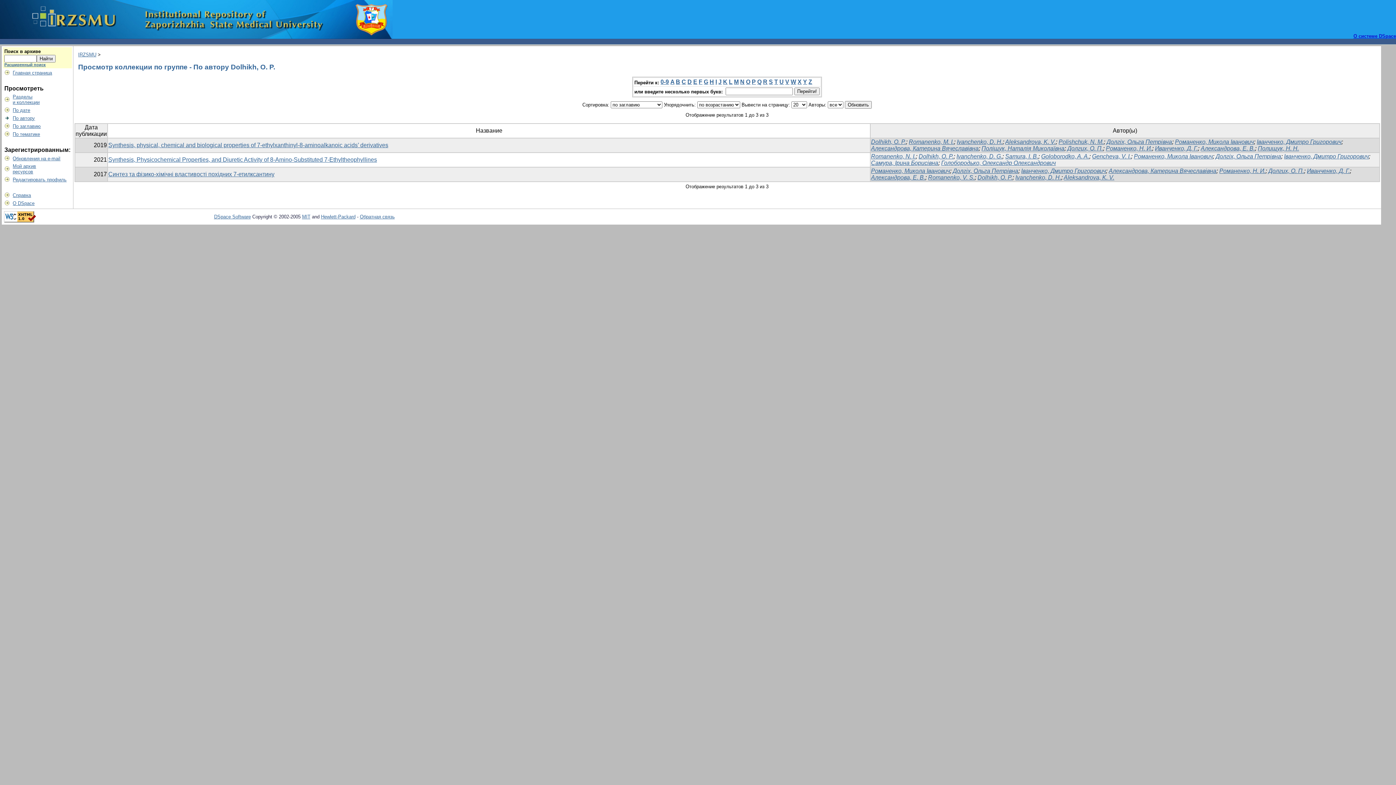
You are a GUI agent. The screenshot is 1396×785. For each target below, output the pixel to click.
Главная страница (32, 73)
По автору (24, 118)
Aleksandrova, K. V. (1030, 142)
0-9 (665, 82)
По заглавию (27, 126)
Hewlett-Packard (338, 217)
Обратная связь (377, 217)
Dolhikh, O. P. (888, 142)
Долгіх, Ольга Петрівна (1139, 142)
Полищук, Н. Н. (1278, 148)
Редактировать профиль (40, 179)
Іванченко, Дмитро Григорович (1299, 142)
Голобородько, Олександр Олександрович (998, 163)
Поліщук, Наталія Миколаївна (1023, 148)
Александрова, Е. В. (1228, 148)
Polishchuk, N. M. (1081, 142)
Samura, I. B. (1021, 156)
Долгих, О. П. (1085, 148)
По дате (21, 110)
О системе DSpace (1374, 36)
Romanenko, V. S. (951, 177)
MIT (306, 217)
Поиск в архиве (22, 51)
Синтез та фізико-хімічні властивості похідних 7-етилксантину (191, 174)
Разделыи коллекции (26, 99)
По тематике (26, 134)
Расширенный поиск (25, 65)
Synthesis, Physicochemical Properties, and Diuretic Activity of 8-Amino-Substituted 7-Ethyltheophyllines (242, 160)
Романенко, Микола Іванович (1214, 142)
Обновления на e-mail (36, 158)
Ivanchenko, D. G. (979, 156)
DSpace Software (232, 217)
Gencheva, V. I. (1111, 156)
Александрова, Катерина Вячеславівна (925, 148)
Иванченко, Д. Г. (1176, 148)
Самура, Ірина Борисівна (904, 163)
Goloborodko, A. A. (1065, 156)
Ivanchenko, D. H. (980, 142)
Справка (22, 195)
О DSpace (24, 203)
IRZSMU (87, 54)
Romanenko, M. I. (931, 142)
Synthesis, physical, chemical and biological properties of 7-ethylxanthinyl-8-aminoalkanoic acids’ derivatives (248, 145)
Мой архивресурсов (24, 169)
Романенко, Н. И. (1129, 148)
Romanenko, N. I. (893, 156)
